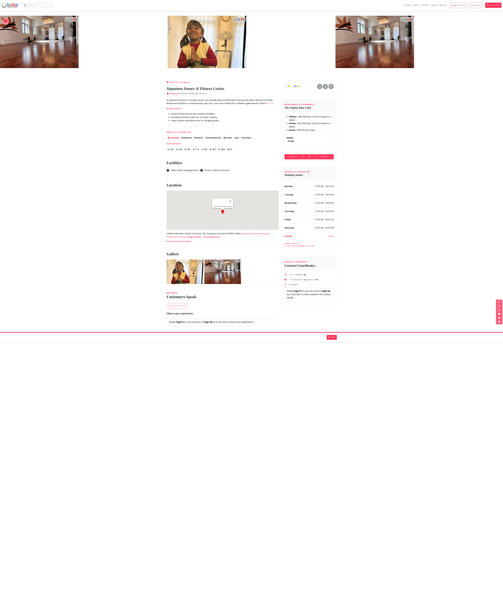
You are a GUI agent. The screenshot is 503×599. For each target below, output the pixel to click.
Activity (407, 5)
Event (416, 5)
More (270, 103)
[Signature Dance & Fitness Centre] (39, 41)
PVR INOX (425, 5)
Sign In (434, 5)
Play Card (493, 5)
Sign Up (442, 5)
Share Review (177, 306)
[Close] (230, 201)
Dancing (174, 93)
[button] (251, 66)
